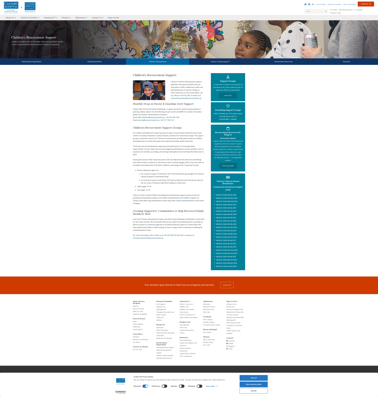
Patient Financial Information (165, 333)
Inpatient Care (160, 307)
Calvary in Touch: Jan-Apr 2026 (226, 195)
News (135, 321)
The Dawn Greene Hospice (211, 325)
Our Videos (334, 10)
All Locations (207, 332)
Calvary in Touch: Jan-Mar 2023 (226, 224)
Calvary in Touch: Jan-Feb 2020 (226, 266)
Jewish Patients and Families (189, 317)
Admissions (160, 327)
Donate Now (230, 307)
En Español (358, 10)
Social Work (160, 335)
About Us (136, 306)
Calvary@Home (161, 309)
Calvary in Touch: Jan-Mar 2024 (226, 214)
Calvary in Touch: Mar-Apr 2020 (226, 263)
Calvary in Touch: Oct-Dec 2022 (226, 227)
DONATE (226, 285)
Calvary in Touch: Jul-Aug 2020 (226, 256)
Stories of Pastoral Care (187, 315)
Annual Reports (138, 329)
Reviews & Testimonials (140, 339)
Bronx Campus (208, 320)
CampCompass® (182, 201)
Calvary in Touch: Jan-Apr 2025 (226, 204)
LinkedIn (230, 343)
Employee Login (335, 13)
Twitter (230, 349)
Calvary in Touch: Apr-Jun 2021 (226, 243)
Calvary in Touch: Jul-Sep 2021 (226, 240)
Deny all (253, 391)
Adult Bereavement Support (165, 347)
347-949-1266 (174, 117)
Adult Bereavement (94, 62)
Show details (210, 386)
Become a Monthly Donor (234, 309)
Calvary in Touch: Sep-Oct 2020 (226, 253)
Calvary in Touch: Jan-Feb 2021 (226, 247)
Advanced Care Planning (164, 338)
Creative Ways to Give (233, 331)
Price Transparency (186, 356)
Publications (137, 327)
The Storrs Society (232, 315)
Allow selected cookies (254, 384)
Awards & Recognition (140, 314)
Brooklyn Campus (208, 322)
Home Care (183, 327)
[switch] (164, 386)
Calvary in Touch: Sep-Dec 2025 (226, 198)
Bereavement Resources (284, 62)
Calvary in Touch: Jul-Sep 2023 (226, 217)
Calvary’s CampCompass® (164, 355)
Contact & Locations (334, 4)
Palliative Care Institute (187, 309)
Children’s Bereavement (157, 62)
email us (234, 119)
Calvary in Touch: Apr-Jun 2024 (226, 211)
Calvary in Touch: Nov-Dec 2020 (226, 250)
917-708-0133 (169, 120)
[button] (18, 17)
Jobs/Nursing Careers (346, 10)
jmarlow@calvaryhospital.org (148, 120)
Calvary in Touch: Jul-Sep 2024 (226, 208)
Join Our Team (137, 349)
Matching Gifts (231, 320)
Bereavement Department (31, 62)
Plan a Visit (206, 312)
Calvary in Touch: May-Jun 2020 (226, 260)
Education (346, 62)
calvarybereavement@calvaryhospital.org (186, 98)
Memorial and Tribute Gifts (235, 312)
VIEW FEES (228, 95)
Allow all (254, 378)
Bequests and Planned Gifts (235, 317)
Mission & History (138, 309)
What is (187, 304)
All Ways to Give (231, 304)
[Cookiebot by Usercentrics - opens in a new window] (120, 392)
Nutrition (159, 320)
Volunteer (229, 333)
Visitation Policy (208, 342)
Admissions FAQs (208, 309)
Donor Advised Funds (233, 323)
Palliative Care (184, 307)
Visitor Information (349, 4)
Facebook (231, 341)
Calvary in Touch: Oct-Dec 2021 (226, 237)
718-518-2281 (185, 95)
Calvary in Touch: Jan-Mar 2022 (226, 234)
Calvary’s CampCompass (220, 61)
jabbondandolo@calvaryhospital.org (151, 117)
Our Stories (136, 342)
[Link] (11, 7)
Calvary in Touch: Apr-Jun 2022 (226, 230)
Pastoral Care (184, 312)
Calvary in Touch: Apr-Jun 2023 (226, 221)
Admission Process (209, 307)
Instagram (231, 346)
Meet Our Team (138, 311)
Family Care (160, 317)
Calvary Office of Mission (188, 353)
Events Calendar (138, 324)
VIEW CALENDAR (228, 166)
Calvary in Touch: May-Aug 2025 (226, 201)
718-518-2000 (321, 4)
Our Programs (160, 304)
